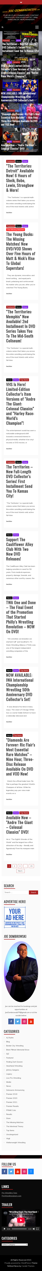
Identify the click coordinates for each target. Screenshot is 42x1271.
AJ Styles (10, 1037)
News (13, 40)
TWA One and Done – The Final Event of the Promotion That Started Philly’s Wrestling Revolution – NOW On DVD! (21, 616)
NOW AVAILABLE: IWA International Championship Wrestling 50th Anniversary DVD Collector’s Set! (18, 96)
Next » (20, 871)
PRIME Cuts (11, 1110)
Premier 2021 (11, 1102)
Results (9, 1114)
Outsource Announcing (15, 1090)
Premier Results (12, 1106)
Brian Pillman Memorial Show (17, 1050)
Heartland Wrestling (14, 1066)
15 (31, 866)
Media (8, 1082)
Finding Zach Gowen (14, 1062)
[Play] (4, 1229)
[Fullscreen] (37, 1229)
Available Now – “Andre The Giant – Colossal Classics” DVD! (19, 146)
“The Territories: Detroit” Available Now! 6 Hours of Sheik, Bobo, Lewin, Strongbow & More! (20, 47)
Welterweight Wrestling (15, 1142)
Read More (9, 212)
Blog (8, 1041)
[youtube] (31, 1021)
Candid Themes (28, 1266)
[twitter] (17, 1021)
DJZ (7, 1054)
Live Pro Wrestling (13, 1078)
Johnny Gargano (12, 1070)
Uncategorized (12, 1134)
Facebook (4, 1171)
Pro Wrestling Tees (9, 1193)
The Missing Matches (15, 229)
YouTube (17, 1171)
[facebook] (11, 1021)
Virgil (8, 1138)
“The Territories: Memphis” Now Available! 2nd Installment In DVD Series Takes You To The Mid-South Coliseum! (20, 326)
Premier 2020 (11, 1098)
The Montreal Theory (14, 1126)
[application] (21, 1220)
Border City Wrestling (14, 1046)
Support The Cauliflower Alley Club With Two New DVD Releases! (19, 549)
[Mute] (34, 1229)
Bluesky (31, 1171)
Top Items (16, 62)
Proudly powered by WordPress (17, 1263)
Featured (6, 40)
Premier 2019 (11, 1094)
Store (18, 40)
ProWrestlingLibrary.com (11, 1196)
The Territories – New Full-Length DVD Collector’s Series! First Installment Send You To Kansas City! (19, 481)
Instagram (24, 1171)
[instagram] (24, 1021)
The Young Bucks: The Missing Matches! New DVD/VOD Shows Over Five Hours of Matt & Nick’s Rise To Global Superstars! (20, 251)
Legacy (9, 1074)
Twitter (11, 1171)
